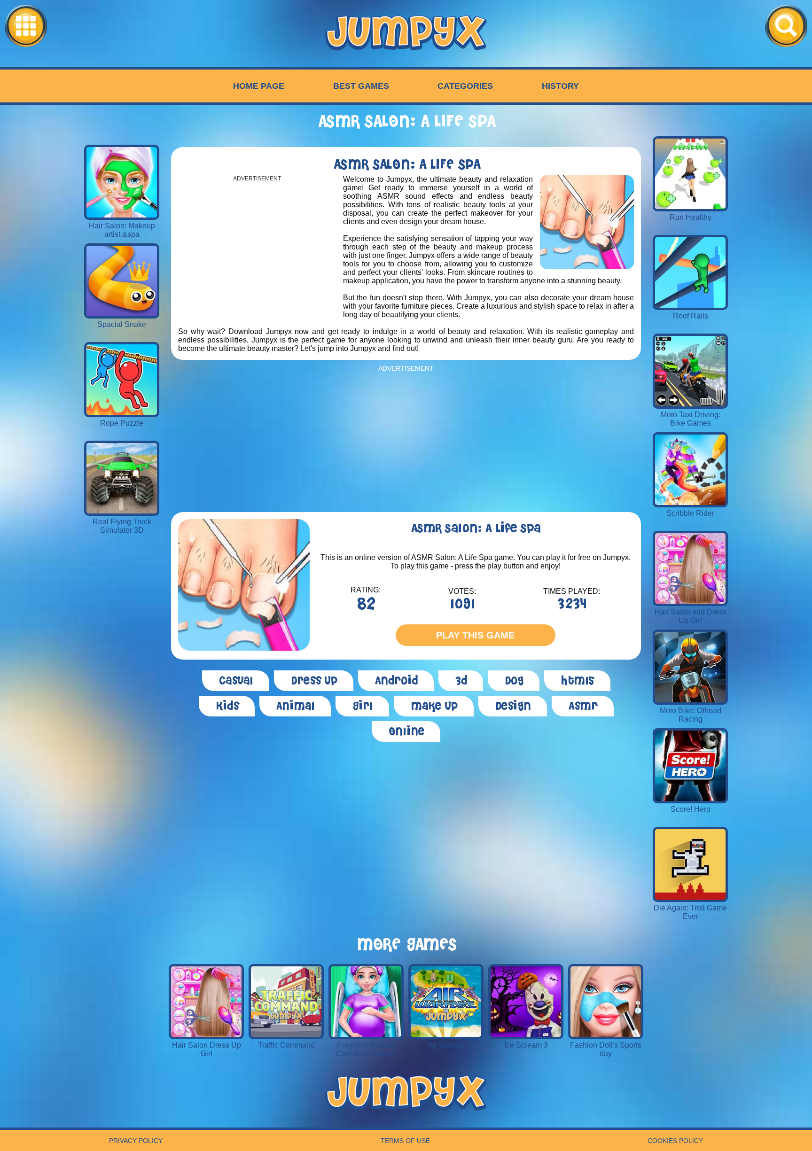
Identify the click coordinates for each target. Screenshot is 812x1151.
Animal (295, 706)
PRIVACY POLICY (136, 1140)
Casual (236, 680)
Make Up (433, 706)
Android (396, 680)
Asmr (582, 706)
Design (513, 706)
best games (361, 86)
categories (465, 86)
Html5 (577, 680)
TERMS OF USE (405, 1140)
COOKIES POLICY (675, 1140)
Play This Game (475, 635)
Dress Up (313, 680)
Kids (226, 706)
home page (258, 86)
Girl (362, 706)
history (560, 86)
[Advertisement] (257, 247)
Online (406, 731)
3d (461, 680)
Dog (513, 680)
